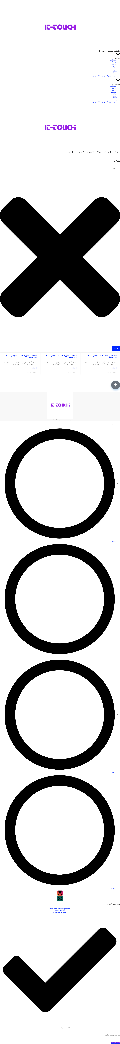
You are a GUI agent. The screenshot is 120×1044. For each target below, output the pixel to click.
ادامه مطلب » (114, 368)
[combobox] (60, 168)
